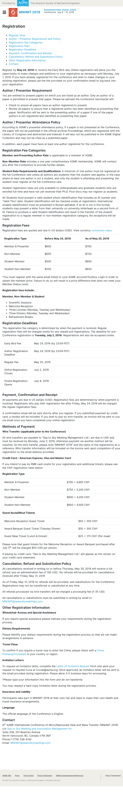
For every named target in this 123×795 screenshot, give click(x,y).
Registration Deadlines (22, 49)
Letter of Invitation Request (73, 666)
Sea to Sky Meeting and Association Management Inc (39, 728)
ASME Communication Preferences (69, 775)
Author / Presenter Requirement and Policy (35, 38)
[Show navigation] (4, 12)
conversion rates (101, 230)
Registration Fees (19, 46)
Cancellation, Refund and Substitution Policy (36, 56)
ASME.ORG (6, 775)
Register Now (17, 35)
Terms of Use (28, 775)
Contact (14, 63)
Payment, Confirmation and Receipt (30, 53)
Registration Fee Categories (25, 42)
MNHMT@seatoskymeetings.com (22, 601)
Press (17, 775)
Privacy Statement (44, 775)
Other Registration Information (27, 60)
